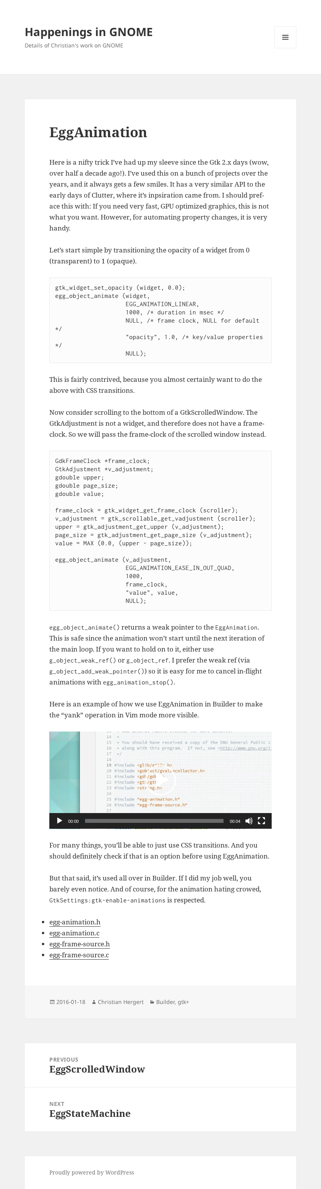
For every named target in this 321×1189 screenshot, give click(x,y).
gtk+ (183, 1002)
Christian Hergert (121, 1002)
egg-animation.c (74, 932)
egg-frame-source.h (79, 943)
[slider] (154, 821)
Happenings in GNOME (89, 31)
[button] (160, 780)
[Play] (59, 821)
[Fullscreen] (261, 821)
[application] (160, 780)
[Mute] (249, 821)
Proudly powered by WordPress (91, 1172)
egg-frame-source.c (79, 954)
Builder (165, 1002)
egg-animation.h (75, 921)
